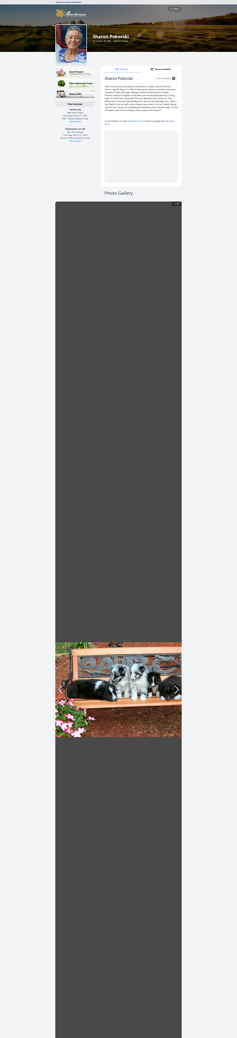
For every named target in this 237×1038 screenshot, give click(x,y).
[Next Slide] (177, 689)
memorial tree (136, 121)
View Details (75, 121)
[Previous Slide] (60, 689)
